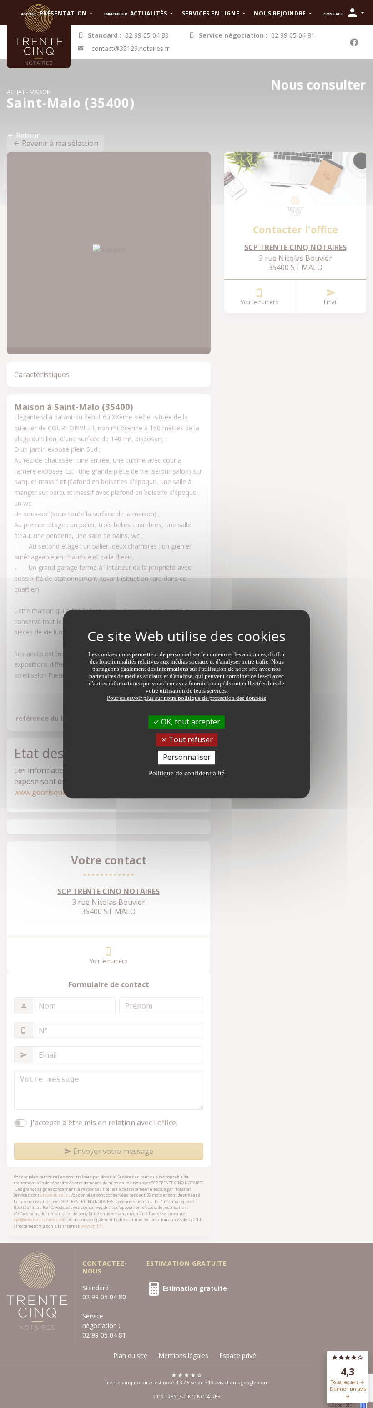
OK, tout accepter (189, 722)
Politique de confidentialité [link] (187, 773)
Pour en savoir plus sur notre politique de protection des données (186, 697)
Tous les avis (345, 1382)
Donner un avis (348, 1389)
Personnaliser (187, 758)
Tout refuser (190, 739)
